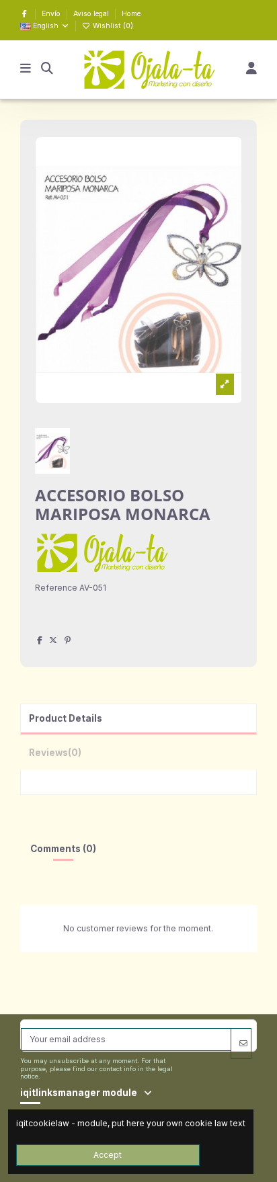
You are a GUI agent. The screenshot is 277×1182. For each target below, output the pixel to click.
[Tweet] (53, 640)
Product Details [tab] (65, 718)
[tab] (139, 752)
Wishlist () (112, 26)
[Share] (39, 640)
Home (131, 13)
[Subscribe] (241, 1043)
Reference (56, 588)
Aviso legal (92, 13)
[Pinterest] (68, 640)
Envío (52, 13)
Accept (107, 1155)
